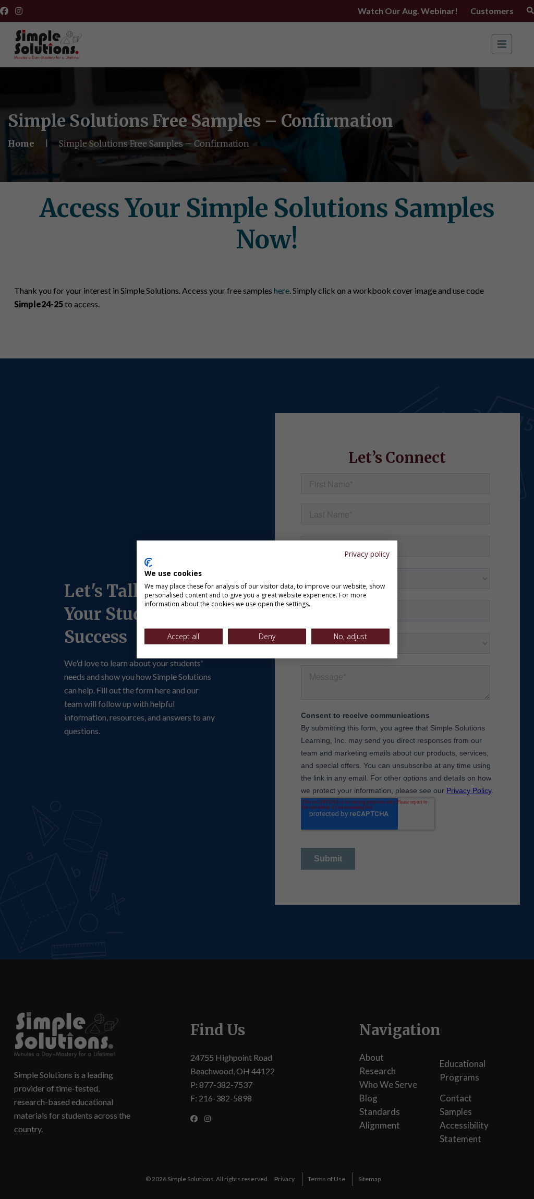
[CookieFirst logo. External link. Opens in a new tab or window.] (148, 562)
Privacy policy (367, 554)
